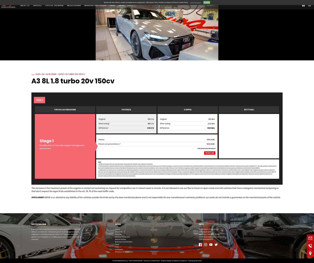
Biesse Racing (123, 261)
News (112, 5)
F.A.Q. (130, 5)
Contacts (119, 249)
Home (117, 229)
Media (121, 5)
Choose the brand (54, 5)
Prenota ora (209, 153)
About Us (25, 5)
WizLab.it (199, 261)
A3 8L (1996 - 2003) (55, 74)
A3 (43, 74)
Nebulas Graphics (180, 261)
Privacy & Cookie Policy (124, 252)
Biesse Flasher (74, 5)
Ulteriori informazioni (195, 2)
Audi (38, 74)
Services (37, 5)
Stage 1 (39, 100)
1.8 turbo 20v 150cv (75, 74)
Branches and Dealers (95, 5)
